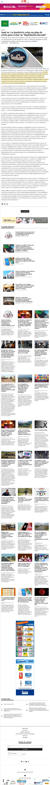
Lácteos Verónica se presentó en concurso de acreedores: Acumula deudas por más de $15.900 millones (25, 273)
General (25, 468)
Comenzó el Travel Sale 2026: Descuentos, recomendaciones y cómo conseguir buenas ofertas (25, 463)
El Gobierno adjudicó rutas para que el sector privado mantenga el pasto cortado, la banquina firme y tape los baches (8, 566)
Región (25, 329)
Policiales (41, 468)
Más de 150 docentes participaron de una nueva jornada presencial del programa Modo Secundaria (23, 299)
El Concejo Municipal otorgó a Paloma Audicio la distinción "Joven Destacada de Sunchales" (41, 352)
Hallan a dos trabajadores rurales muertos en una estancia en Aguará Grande (7, 535)
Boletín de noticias (25, 742)
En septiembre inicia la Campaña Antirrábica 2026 (8, 599)
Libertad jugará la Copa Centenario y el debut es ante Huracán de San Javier (42, 500)
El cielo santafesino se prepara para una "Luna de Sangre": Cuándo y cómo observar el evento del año (41, 601)
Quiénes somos (25, 728)
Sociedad (46, 390)
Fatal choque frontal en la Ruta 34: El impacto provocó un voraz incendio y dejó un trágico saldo (8, 432)
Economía (3, 30)
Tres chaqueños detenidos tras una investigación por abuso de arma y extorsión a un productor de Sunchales (23, 388)
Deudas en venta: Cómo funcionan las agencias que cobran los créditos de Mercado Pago (25, 260)
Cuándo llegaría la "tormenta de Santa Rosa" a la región (24, 351)
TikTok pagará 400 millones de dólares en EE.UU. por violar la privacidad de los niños (25, 534)
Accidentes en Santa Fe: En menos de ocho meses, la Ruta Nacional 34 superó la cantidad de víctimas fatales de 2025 (25, 323)
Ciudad (12, 359)
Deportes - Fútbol (26, 436)
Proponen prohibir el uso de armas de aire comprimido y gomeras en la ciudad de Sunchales (8, 500)
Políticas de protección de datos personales (25, 733)
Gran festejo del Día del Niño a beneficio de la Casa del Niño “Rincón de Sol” (42, 386)
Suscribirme (25, 749)
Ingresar (26, 737)
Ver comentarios (25, 211)
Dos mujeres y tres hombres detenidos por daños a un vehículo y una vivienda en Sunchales (42, 463)
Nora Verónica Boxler (41, 430)
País (10, 572)
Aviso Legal (25, 730)
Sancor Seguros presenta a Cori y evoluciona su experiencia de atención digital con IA (25, 233)
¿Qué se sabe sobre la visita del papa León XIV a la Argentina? (24, 564)
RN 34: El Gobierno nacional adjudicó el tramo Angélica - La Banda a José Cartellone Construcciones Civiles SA (41, 536)
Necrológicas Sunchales (38, 433)
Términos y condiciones (25, 732)
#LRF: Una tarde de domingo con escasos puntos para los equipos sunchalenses (24, 432)
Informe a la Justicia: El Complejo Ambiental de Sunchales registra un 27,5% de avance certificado (8, 463)
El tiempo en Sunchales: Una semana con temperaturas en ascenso (25, 500)
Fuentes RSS (25, 735)
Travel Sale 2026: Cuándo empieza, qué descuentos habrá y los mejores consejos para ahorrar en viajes (24, 286)
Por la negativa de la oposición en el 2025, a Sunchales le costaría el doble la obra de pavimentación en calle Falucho (8, 387)
